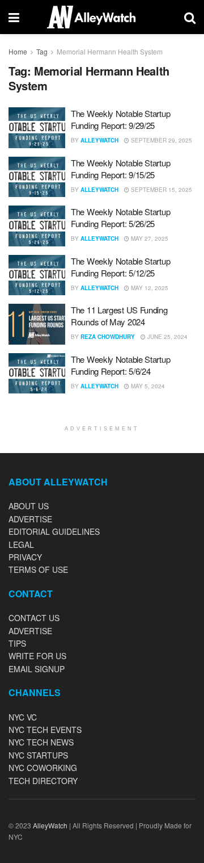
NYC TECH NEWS (41, 742)
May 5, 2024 (147, 386)
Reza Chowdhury (107, 337)
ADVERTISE (30, 519)
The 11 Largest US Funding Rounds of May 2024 (119, 316)
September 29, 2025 (160, 140)
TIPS (17, 643)
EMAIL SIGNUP (36, 669)
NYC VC (22, 717)
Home (17, 51)
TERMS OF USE (38, 569)
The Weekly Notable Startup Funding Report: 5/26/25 (120, 217)
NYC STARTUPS (38, 755)
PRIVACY (25, 557)
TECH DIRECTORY (43, 780)
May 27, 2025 (148, 238)
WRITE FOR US (37, 655)
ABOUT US (28, 506)
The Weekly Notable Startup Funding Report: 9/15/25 (120, 169)
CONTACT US (34, 617)
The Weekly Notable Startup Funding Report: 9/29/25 (120, 119)
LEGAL (21, 544)
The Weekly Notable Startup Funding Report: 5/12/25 (120, 267)
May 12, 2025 (148, 288)
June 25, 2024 (167, 337)
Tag (42, 51)
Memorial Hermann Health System (110, 51)
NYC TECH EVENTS (45, 729)
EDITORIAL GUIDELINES (54, 531)
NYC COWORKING (42, 767)
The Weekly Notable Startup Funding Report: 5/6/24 (120, 365)
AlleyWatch (99, 140)
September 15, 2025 (160, 190)
